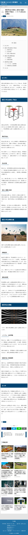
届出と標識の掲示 (11, 53)
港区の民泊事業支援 (10, 55)
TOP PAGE (4, 523)
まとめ (6, 68)
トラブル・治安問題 (11, 63)
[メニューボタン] (25, 2)
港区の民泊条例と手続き (11, 48)
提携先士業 (23, 530)
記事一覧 (18, 523)
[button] (3, 428)
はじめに (7, 45)
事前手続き (9, 49)
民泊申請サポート (10, 529)
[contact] (14, 521)
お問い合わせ (23, 523)
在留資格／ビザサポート (11, 525)
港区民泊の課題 (8, 61)
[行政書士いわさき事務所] (9, 2)
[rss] (13, 521)
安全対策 (9, 51)
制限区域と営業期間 (11, 65)
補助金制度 (9, 59)
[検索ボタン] (20, 2)
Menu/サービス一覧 (10, 523)
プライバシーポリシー (16, 530)
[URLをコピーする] (24, 428)
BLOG (4, 16)
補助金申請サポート (10, 527)
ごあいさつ (5, 530)
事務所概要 (9, 530)
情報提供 (9, 57)
